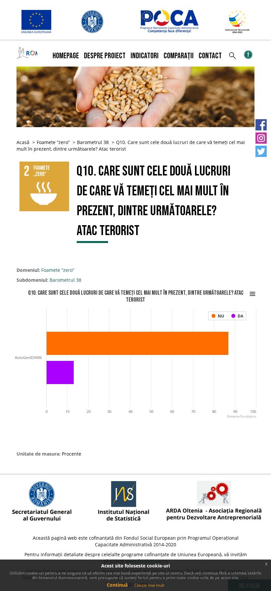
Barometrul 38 (93, 142)
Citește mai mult (149, 585)
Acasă (23, 142)
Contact (210, 56)
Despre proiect (105, 56)
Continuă (117, 585)
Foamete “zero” (53, 142)
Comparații (179, 56)
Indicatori (145, 56)
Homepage (66, 56)
